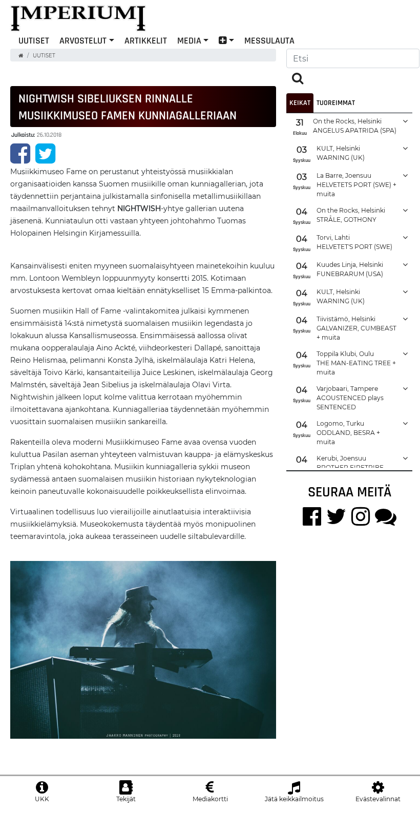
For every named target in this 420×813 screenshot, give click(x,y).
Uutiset (44, 55)
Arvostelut (83, 40)
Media (189, 40)
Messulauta (269, 40)
